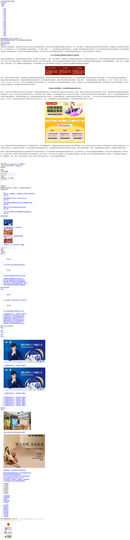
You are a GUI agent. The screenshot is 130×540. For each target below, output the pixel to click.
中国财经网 (7, 496)
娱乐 (5, 21)
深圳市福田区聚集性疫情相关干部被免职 (14, 284)
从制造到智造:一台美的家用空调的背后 (14, 317)
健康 (5, 23)
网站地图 (6, 513)
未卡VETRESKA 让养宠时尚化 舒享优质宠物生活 (17, 476)
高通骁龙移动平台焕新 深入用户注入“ (14, 318)
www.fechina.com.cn (13, 164)
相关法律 (6, 511)
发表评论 (3, 186)
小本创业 (6, 502)
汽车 (5, 20)
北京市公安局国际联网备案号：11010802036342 (31, 519)
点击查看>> (18, 165)
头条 (5, 10)
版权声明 (6, 509)
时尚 (5, 15)
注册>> (12, 178)
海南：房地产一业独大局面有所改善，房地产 (16, 283)
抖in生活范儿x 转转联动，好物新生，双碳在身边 (16, 479)
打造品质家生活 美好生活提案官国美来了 (15, 480)
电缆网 (5, 499)
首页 (5, 8)
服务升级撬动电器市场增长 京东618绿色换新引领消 (17, 473)
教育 (5, 32)
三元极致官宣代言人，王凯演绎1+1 (13, 227)
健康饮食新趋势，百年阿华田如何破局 (14, 320)
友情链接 (6, 516)
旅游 (5, 24)
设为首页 (4, 3)
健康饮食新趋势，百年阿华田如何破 (13, 236)
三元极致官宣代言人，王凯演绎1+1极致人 (15, 313)
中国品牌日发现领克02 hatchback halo (13, 278)
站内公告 (6, 514)
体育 (5, 27)
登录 (3, 6)
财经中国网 (6, 43)
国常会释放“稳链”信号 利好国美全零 (13, 321)
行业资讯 (15, 38)
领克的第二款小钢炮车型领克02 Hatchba (14, 323)
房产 (5, 18)
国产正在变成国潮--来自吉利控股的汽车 (14, 280)
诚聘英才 (6, 508)
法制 (5, 34)
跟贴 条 (3, 45)
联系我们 (6, 506)
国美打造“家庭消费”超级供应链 (12, 474)
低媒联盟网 (7, 500)
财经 (5, 12)
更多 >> (3, 253)
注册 (3, 4)
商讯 (5, 26)
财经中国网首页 (5, 38)
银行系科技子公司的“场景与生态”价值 (14, 315)
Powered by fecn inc (17, 520)
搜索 (2, 250)
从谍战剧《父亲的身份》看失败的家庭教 (14, 281)
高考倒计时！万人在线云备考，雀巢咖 (14, 244)
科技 (5, 13)
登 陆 (2, 176)
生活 (5, 16)
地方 (5, 35)
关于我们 (6, 505)
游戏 (5, 29)
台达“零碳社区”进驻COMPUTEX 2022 (14, 477)
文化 (5, 31)
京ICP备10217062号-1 (6, 520)
